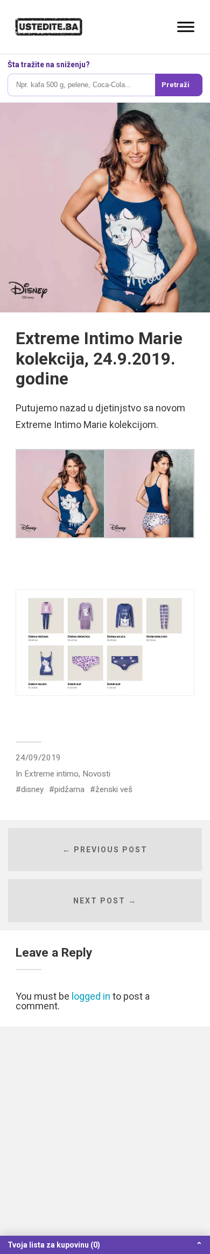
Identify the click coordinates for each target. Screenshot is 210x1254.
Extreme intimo (51, 774)
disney (32, 789)
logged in (91, 996)
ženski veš (113, 789)
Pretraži (176, 85)
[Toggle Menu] (185, 27)
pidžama (69, 789)
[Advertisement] (105, 1140)
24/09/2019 (38, 758)
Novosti (96, 774)
